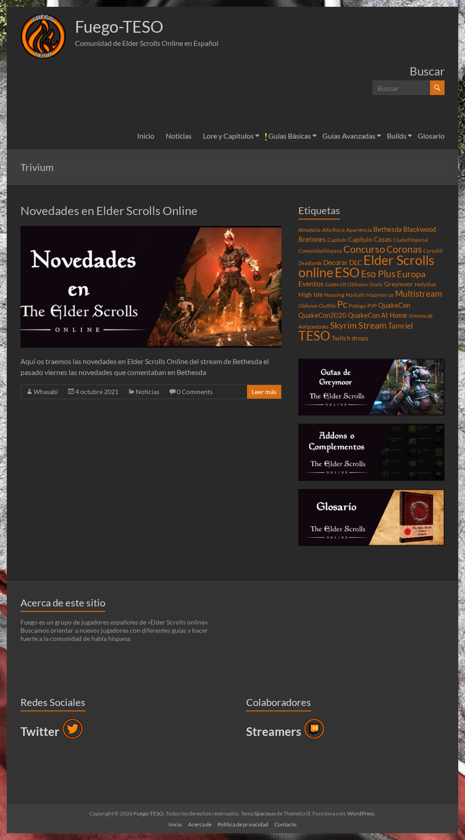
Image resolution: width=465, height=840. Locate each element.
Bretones (312, 239)
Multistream (418, 293)
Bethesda (387, 229)
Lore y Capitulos (228, 135)
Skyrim (343, 325)
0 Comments (195, 391)
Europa (411, 273)
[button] (43, 36)
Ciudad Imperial (410, 240)
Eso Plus (378, 274)
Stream (372, 325)
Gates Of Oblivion (346, 284)
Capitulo (336, 240)
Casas (383, 239)
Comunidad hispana (320, 251)
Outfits (327, 305)
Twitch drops (349, 338)
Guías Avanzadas (349, 135)
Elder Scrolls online (366, 266)
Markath (355, 295)
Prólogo (357, 306)
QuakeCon (394, 305)
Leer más (264, 391)
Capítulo (360, 239)
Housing (334, 294)
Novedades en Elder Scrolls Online (109, 210)
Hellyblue (425, 284)
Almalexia (309, 230)
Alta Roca (333, 229)
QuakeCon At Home (377, 315)
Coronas (404, 249)
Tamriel (400, 325)
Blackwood (419, 229)
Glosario (431, 135)
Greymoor (398, 284)
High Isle (310, 294)
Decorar (335, 262)
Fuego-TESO (119, 26)
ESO (347, 272)
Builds (396, 135)
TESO (314, 335)
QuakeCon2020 (322, 315)
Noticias (179, 135)
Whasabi (46, 391)
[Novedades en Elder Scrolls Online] (151, 230)
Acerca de (200, 824)
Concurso (364, 249)
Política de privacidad (243, 824)
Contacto (285, 824)
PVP (372, 306)
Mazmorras (380, 294)
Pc (342, 304)
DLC (355, 262)
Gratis (376, 284)
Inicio (145, 135)
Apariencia (359, 229)
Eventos (311, 284)
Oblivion (307, 306)
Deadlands (310, 263)
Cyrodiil (432, 250)
